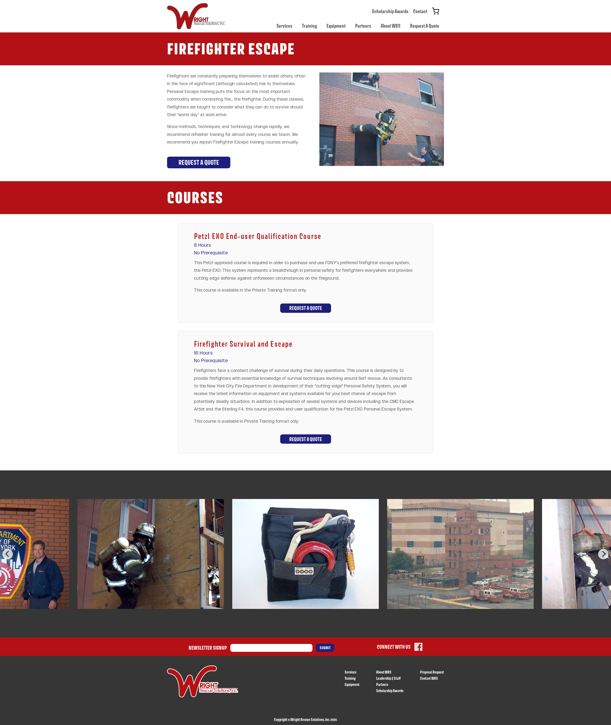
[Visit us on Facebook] (418, 647)
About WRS (390, 26)
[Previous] (7, 554)
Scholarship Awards (390, 11)
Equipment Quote (435, 11)
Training (309, 26)
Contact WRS (429, 678)
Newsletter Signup (208, 647)
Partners (363, 26)
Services (284, 26)
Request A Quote (424, 26)
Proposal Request (432, 672)
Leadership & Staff (388, 678)
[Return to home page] (196, 16)
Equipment (336, 26)
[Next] (603, 554)
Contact (420, 11)
